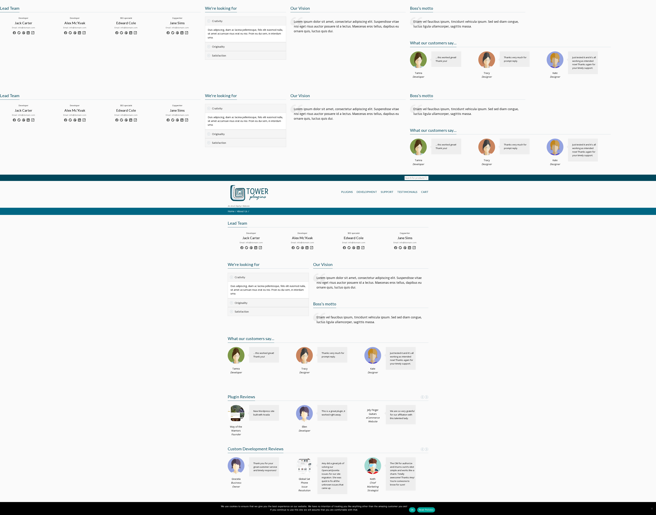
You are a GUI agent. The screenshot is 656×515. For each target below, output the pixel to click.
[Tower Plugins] (249, 193)
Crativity (217, 21)
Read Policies (426, 509)
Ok (412, 509)
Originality (218, 46)
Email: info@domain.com (23, 27)
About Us (242, 211)
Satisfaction (219, 55)
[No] (651, 508)
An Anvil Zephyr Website (238, 206)
